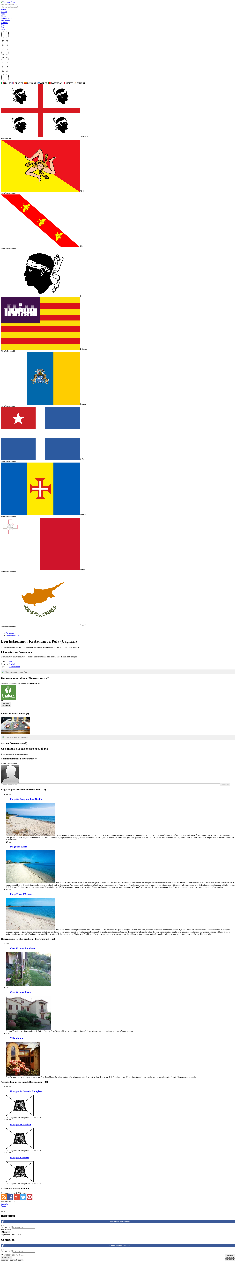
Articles (4, 12)
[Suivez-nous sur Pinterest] (29, 1199)
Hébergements (6, 18)
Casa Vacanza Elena (20, 992)
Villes (3, 14)
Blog (3, 29)
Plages (3, 16)
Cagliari (12, 664)
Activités (4, 23)
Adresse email (6, 1227)
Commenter (225, 785)
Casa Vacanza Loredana (22, 948)
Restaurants (5, 20)
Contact (4, 1206)
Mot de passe (6, 1230)
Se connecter (17, 1234)
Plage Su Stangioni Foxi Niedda (26, 799)
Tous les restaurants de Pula (16, 672)
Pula (10, 661)
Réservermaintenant (6, 704)
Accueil (4, 9)
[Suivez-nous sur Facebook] (10, 1199)
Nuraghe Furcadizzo (20, 1124)
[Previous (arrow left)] (2, 1211)
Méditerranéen (14, 667)
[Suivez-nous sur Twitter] (23, 1199)
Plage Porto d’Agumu (21, 894)
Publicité (4, 1204)
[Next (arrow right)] (4, 1211)
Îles (2, 27)
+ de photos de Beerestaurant (16, 737)
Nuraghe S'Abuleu (19, 1157)
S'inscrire (19, 1260)
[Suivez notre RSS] (4, 1199)
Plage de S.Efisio (18, 846)
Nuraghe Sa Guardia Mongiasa (26, 1091)
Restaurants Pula (12, 635)
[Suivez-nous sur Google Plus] (17, 1199)
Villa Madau (16, 1038)
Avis (3, 25)
